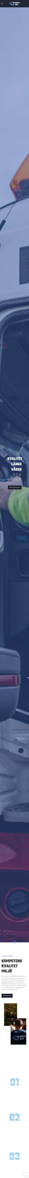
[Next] (26, 473)
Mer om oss (7, 995)
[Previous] (2, 473)
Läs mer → (14, 1104)
